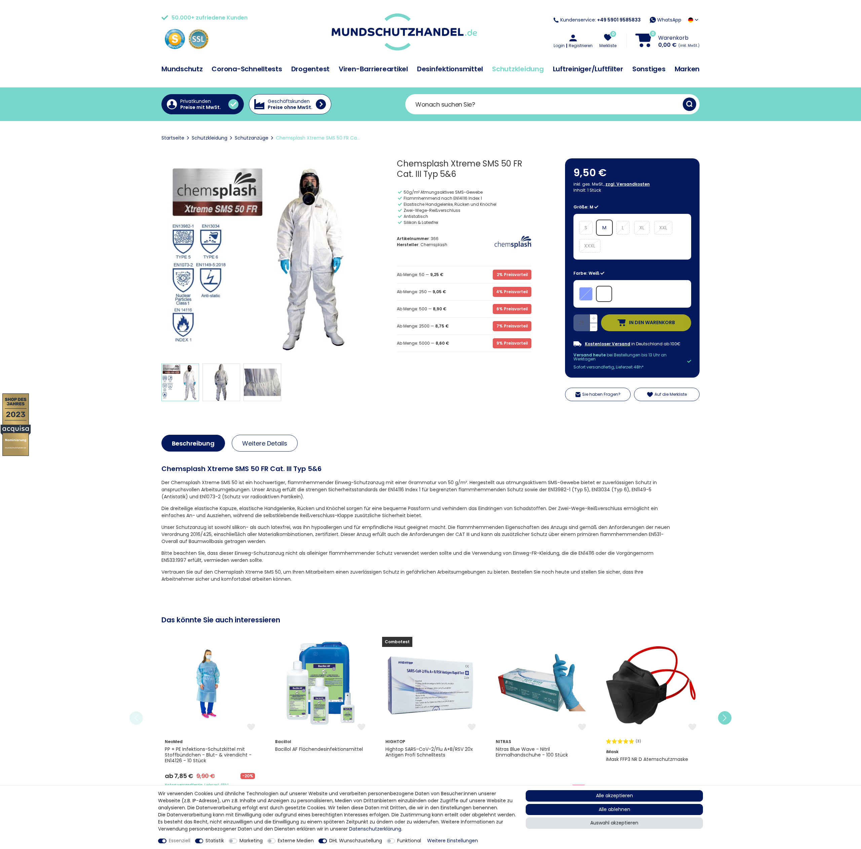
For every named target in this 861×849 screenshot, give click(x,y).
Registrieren (581, 46)
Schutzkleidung (518, 69)
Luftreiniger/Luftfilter (588, 69)
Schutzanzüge (251, 137)
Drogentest (310, 69)
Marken (687, 69)
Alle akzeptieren (614, 795)
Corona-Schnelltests (247, 69)
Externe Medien (296, 840)
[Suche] (689, 104)
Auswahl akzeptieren (614, 822)
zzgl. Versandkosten (627, 184)
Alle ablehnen (614, 809)
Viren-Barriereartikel (373, 69)
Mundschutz (182, 69)
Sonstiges (649, 69)
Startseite (172, 137)
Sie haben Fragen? (601, 394)
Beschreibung (193, 443)
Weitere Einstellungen (452, 840)
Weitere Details (264, 443)
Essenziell (179, 840)
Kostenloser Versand (607, 344)
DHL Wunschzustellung (355, 840)
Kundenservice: (600, 19)
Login (559, 46)
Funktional (409, 840)
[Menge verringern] (594, 327)
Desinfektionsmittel (450, 69)
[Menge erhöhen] (594, 318)
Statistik (214, 840)
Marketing (251, 840)
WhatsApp (668, 19)
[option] (210, 718)
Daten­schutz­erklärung (375, 828)
